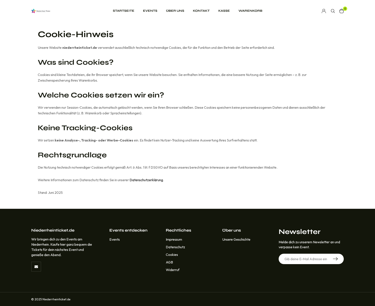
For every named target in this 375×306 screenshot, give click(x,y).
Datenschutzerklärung (146, 180)
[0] (341, 11)
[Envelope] (36, 266)
